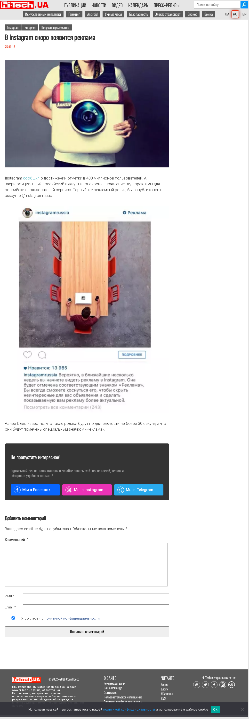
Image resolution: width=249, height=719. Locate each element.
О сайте (110, 678)
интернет (30, 27)
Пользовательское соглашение (123, 697)
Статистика (110, 692)
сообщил (31, 178)
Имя (10, 596)
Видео (117, 5)
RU (235, 14)
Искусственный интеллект (43, 14)
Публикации (75, 5)
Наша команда (113, 688)
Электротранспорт (167, 14)
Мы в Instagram (88, 489)
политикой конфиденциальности (72, 618)
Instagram (13, 27)
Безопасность (138, 14)
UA (227, 14)
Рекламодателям (114, 683)
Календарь (138, 5)
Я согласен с (60, 618)
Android (92, 14)
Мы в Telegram (139, 489)
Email (10, 607)
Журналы (167, 693)
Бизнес (192, 14)
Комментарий (13, 539)
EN (244, 14)
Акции (164, 684)
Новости (99, 5)
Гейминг (74, 14)
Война (208, 14)
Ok (215, 709)
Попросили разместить (55, 27)
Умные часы (113, 14)
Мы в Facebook (36, 489)
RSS (163, 698)
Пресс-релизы (166, 5)
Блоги (164, 689)
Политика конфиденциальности (123, 701)
